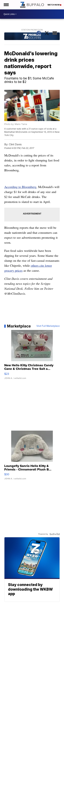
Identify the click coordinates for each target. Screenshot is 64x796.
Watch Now (53, 5)
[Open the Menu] (6, 5)
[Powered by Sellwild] (54, 534)
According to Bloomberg (20, 187)
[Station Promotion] (32, 37)
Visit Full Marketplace (48, 326)
